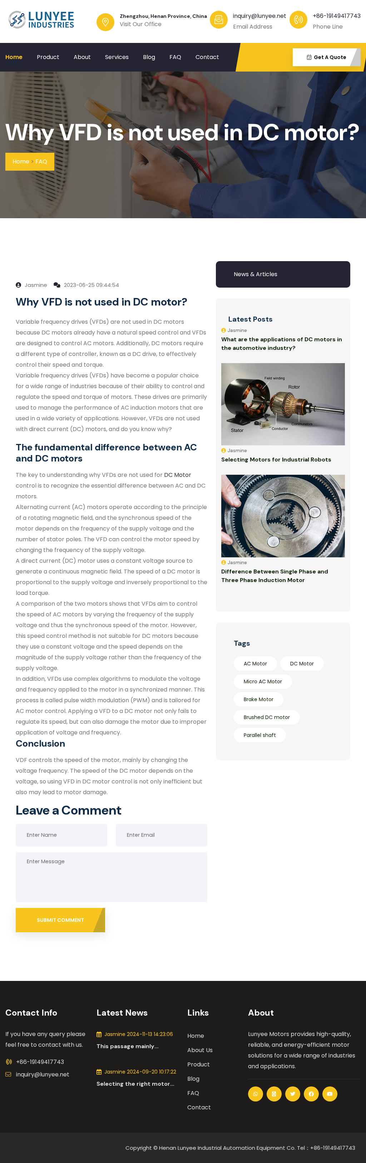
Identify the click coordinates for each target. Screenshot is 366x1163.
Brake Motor (258, 699)
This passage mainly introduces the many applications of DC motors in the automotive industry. (137, 1046)
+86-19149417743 (337, 16)
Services (117, 57)
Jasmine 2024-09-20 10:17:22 (140, 1071)
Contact (207, 57)
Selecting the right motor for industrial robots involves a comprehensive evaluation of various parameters (134, 1084)
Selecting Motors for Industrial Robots (276, 459)
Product (48, 57)
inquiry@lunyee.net (42, 1074)
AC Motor (255, 663)
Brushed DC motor (267, 717)
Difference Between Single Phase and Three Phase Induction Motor (274, 576)
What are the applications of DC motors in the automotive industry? (281, 344)
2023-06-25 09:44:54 (91, 285)
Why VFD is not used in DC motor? (182, 132)
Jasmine (35, 285)
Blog (149, 57)
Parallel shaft (260, 735)
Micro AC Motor (263, 681)
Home (14, 57)
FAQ (175, 57)
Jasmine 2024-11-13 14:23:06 (138, 1034)
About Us (200, 1050)
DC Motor (302, 663)
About (82, 57)
